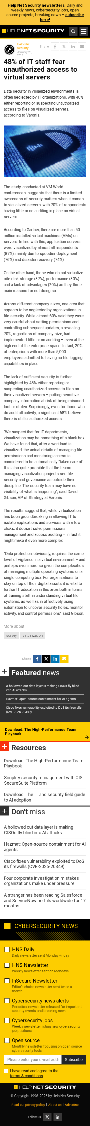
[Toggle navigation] (84, 31)
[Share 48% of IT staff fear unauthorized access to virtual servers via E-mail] (82, 46)
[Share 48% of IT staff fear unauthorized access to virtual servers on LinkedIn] (73, 46)
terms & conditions (26, 1075)
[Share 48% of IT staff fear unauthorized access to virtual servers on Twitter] (64, 46)
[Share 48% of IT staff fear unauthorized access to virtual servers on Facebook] (55, 46)
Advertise (71, 1105)
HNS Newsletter (30, 965)
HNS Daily (23, 949)
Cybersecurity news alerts (40, 1001)
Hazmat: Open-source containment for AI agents (41, 699)
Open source (26, 1040)
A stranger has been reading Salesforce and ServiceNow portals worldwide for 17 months (45, 900)
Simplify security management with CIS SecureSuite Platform (43, 780)
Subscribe (74, 1060)
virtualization (33, 635)
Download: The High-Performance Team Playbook (40, 731)
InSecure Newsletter (35, 981)
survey (11, 635)
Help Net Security (23, 46)
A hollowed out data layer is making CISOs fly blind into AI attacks (38, 829)
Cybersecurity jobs (32, 1020)
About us (55, 1105)
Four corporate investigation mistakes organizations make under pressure (41, 881)
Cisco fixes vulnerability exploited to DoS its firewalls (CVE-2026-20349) (44, 864)
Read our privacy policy (28, 1105)
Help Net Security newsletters (36, 5)
